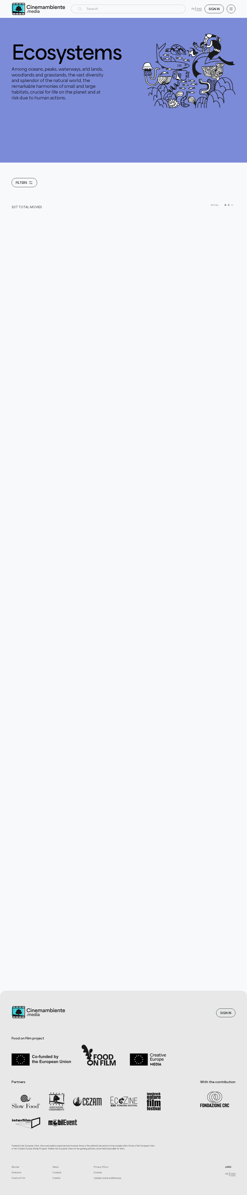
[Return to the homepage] (38, 9)
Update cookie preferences (107, 1178)
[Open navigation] (231, 9)
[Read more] (56, 330)
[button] (128, 9)
